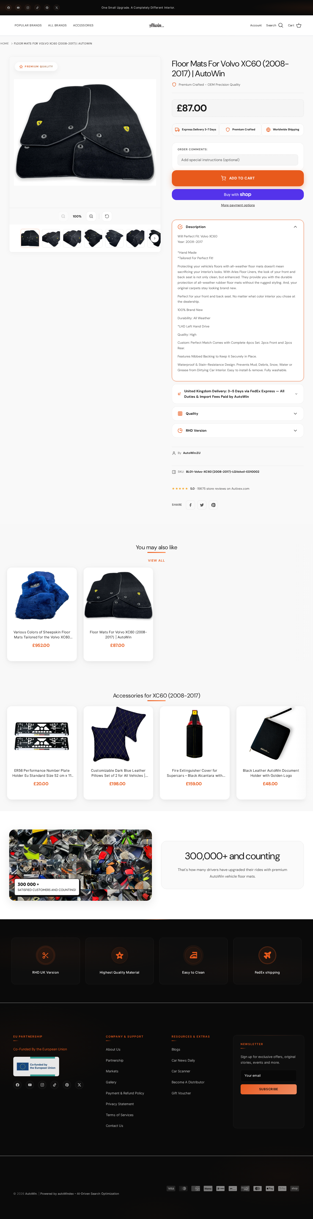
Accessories (83, 25)
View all (156, 560)
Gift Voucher (181, 1093)
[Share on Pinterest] (213, 505)
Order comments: (193, 149)
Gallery (111, 1082)
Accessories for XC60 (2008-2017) (156, 695)
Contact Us (114, 1126)
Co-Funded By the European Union (40, 1049)
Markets (112, 1071)
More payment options (238, 205)
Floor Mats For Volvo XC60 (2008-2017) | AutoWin (53, 43)
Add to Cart (242, 178)
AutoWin (31, 1193)
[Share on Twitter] (201, 505)
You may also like (156, 547)
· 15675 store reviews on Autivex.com (219, 489)
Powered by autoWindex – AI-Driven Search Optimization (79, 1193)
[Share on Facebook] (190, 505)
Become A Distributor (188, 1082)
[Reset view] (107, 216)
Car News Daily (183, 1060)
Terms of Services (120, 1115)
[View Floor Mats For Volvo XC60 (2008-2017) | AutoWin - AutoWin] (30, 238)
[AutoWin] (156, 25)
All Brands (57, 25)
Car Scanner (181, 1071)
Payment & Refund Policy (125, 1093)
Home (4, 43)
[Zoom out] (63, 216)
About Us (113, 1049)
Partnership (115, 1060)
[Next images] (155, 238)
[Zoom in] (91, 216)
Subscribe (268, 1089)
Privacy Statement (120, 1104)
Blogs (176, 1049)
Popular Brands (28, 25)
